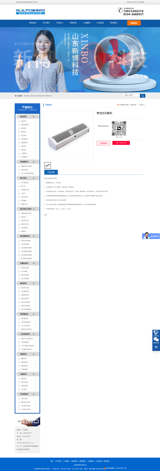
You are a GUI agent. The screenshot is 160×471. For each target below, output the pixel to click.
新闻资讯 (73, 23)
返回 (45, 215)
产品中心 (59, 23)
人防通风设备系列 (26, 349)
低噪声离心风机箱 (26, 166)
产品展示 (66, 461)
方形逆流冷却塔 (25, 409)
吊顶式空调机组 (25, 306)
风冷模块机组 (25, 291)
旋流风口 (23, 217)
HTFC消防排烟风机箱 (27, 173)
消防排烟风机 (25, 124)
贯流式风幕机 (25, 275)
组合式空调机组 (25, 302)
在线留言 (129, 2)
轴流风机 (23, 121)
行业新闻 (100, 23)
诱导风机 (23, 150)
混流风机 (23, 128)
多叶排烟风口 (25, 182)
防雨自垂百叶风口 (26, 213)
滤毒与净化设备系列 (27, 338)
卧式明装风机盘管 (26, 258)
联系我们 (135, 2)
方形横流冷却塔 (25, 406)
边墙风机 (23, 146)
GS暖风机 (24, 153)
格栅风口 (23, 231)
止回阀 (23, 193)
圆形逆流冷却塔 (25, 402)
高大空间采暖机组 (26, 309)
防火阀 (23, 186)
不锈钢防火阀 (25, 190)
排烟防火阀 (24, 204)
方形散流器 (24, 228)
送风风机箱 (24, 170)
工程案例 (86, 23)
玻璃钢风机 (24, 142)
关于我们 (46, 23)
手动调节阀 (24, 197)
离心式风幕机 (25, 278)
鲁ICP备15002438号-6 (96, 469)
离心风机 (23, 135)
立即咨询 (103, 143)
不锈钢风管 (24, 369)
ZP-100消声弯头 (25, 326)
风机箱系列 (24, 157)
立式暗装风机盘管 (26, 248)
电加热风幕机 (25, 268)
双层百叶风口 (25, 224)
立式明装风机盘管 (26, 251)
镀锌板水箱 (24, 382)
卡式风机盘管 (25, 244)
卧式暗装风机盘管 (26, 255)
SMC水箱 (24, 389)
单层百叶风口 (25, 220)
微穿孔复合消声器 (26, 329)
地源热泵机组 (25, 295)
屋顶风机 (23, 132)
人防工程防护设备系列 (27, 346)
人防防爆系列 (25, 342)
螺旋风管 (23, 358)
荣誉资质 (82, 461)
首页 (51, 461)
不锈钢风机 (24, 139)
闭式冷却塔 (24, 398)
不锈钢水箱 (24, 386)
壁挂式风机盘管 (25, 240)
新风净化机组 (25, 298)
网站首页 (32, 23)
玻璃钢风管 (24, 362)
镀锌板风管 (24, 366)
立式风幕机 (24, 271)
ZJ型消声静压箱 (25, 322)
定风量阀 (23, 200)
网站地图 (141, 2)
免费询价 (134, 23)
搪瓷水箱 (23, 378)
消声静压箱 (24, 318)
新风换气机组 (25, 288)
